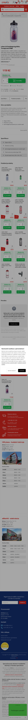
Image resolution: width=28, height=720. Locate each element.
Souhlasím (22, 370)
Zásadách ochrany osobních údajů (9, 363)
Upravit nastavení (12, 370)
